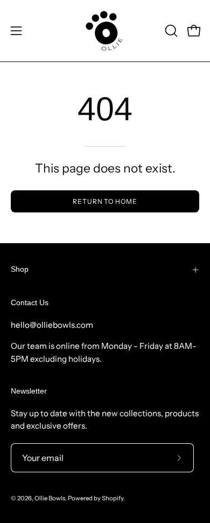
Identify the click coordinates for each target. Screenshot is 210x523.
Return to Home (105, 201)
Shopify (112, 498)
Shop (20, 269)
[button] (170, 30)
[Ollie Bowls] (105, 30)
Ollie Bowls (49, 498)
